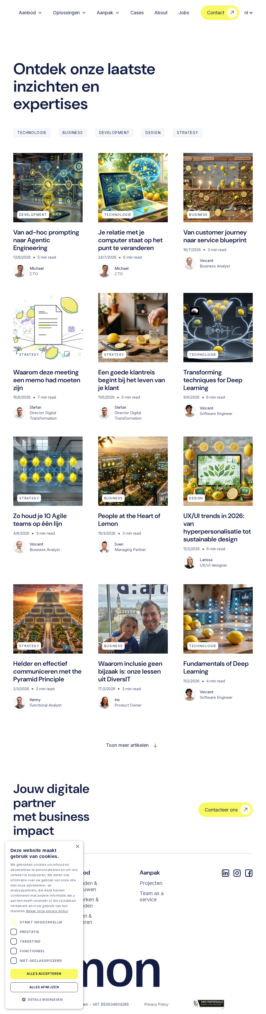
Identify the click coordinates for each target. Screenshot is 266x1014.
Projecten (151, 883)
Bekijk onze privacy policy (47, 911)
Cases (137, 12)
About (161, 12)
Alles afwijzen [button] (44, 987)
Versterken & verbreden (84, 902)
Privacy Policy (156, 1004)
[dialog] (44, 925)
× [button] (77, 847)
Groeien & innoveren (80, 919)
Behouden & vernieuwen (83, 886)
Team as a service (152, 896)
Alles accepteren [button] (44, 974)
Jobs (183, 12)
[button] (30, 12)
